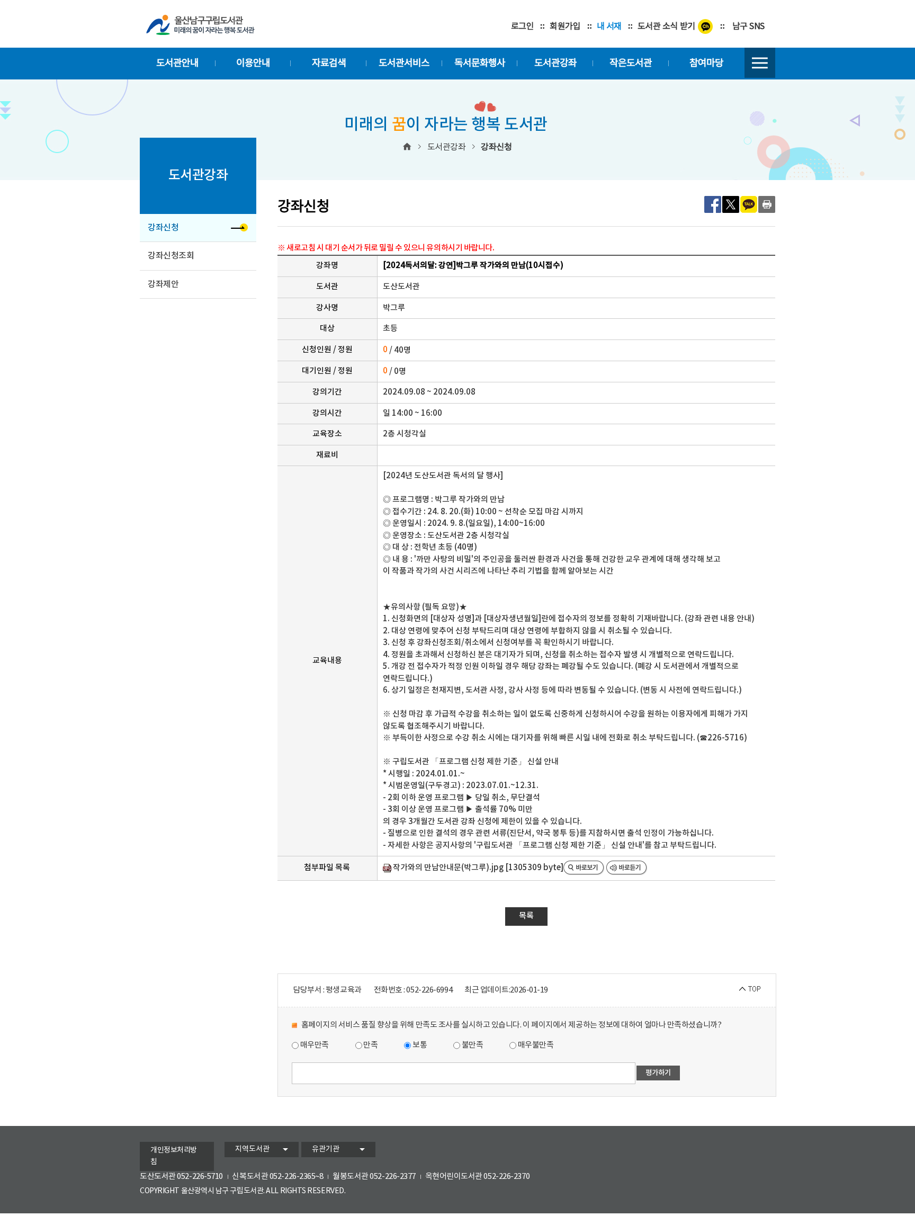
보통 (419, 1045)
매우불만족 (534, 1045)
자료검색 (329, 63)
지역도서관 (252, 1149)
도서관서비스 (404, 63)
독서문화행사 (479, 63)
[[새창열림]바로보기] (584, 868)
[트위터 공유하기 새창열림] (730, 204)
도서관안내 (177, 63)
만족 (370, 1045)
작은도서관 (630, 63)
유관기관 (325, 1149)
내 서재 (609, 26)
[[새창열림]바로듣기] (627, 868)
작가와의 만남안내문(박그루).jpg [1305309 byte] (477, 867)
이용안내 (253, 63)
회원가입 (565, 26)
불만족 (471, 1045)
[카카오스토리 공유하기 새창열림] (748, 204)
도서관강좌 (555, 63)
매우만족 (314, 1045)
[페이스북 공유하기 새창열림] (712, 204)
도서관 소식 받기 (666, 26)
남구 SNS (748, 26)
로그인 (522, 26)
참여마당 (706, 63)
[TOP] (750, 989)
